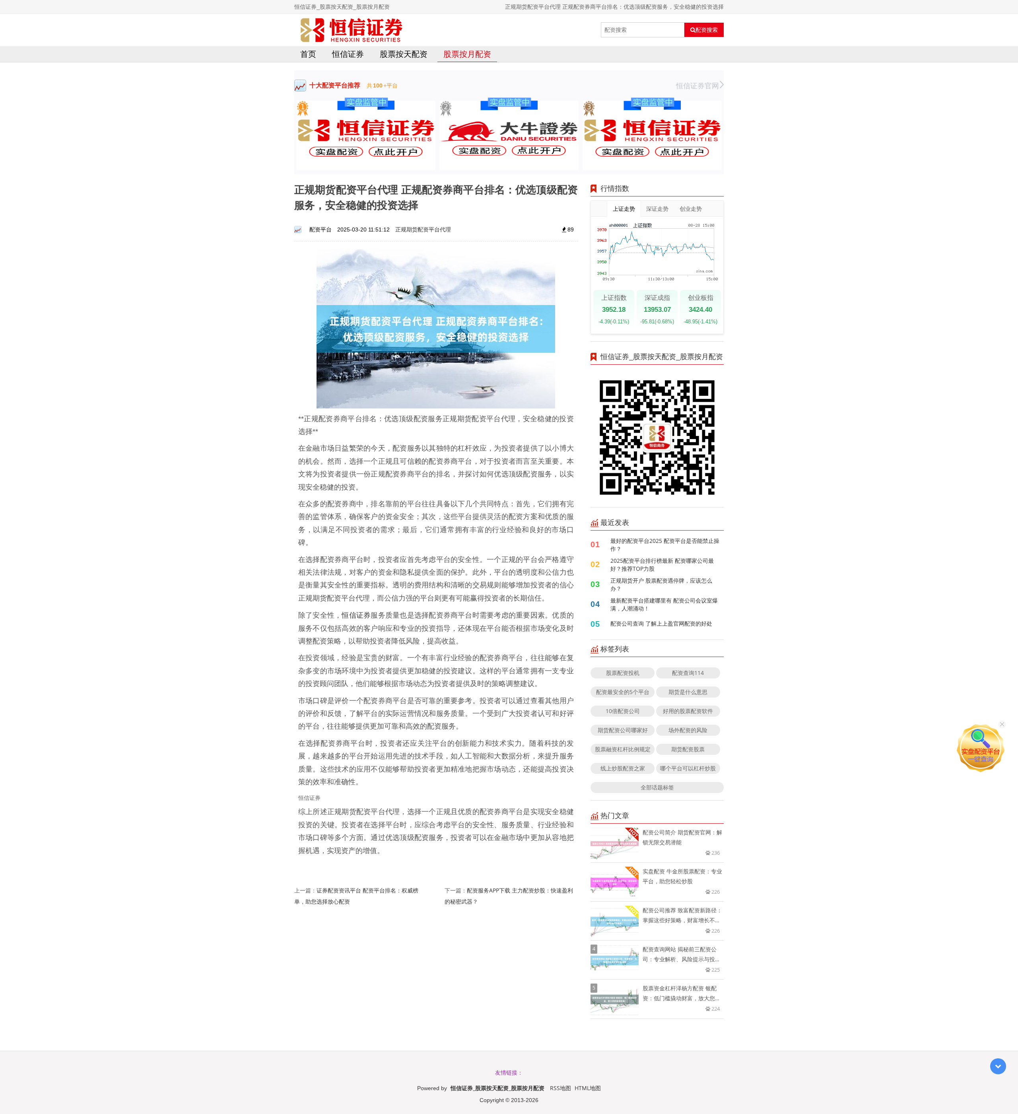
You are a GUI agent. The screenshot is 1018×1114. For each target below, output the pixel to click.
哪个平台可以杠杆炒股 (688, 768)
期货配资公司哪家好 (623, 730)
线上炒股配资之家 (622, 768)
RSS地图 (560, 1088)
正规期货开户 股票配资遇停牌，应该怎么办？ (661, 584)
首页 (308, 54)
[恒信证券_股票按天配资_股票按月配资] (351, 30)
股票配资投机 (622, 673)
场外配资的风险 (687, 730)
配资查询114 (688, 673)
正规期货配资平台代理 (423, 229)
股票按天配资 (403, 54)
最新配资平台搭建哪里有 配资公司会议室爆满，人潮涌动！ (664, 604)
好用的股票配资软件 (688, 711)
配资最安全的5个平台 (622, 692)
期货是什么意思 (687, 692)
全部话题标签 (657, 787)
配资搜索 (707, 30)
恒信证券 (348, 54)
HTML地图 (588, 1088)
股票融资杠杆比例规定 (623, 749)
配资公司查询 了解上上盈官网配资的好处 (661, 623)
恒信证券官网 (697, 85)
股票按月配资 (467, 54)
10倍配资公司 (623, 711)
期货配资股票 (688, 749)
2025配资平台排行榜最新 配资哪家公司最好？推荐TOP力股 (662, 564)
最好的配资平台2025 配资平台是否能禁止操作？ (664, 544)
